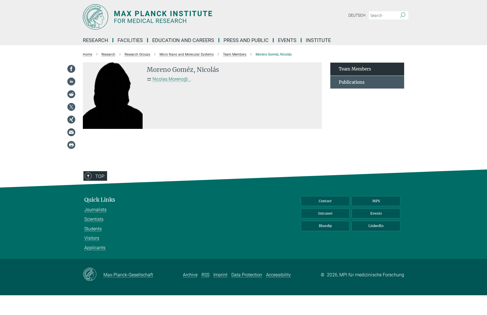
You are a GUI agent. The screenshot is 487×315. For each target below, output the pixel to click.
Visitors (91, 238)
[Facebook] (71, 69)
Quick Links (99, 200)
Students (93, 229)
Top (99, 176)
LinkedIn (376, 226)
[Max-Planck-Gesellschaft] (93, 274)
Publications (352, 82)
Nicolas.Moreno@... (171, 79)
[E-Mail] (71, 132)
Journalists (95, 209)
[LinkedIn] (71, 81)
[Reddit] (71, 94)
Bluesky (325, 226)
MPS (376, 201)
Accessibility (278, 274)
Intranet (325, 213)
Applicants (94, 247)
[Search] (402, 15)
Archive (190, 274)
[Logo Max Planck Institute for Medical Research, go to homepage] (188, 17)
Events (376, 213)
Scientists (93, 219)
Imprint (220, 274)
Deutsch (357, 15)
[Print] (71, 145)
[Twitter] (71, 107)
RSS (205, 274)
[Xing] (71, 119)
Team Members (355, 69)
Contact (325, 201)
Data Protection (246, 274)
